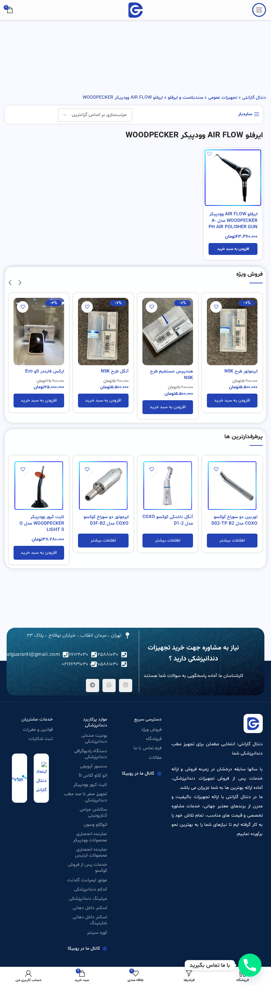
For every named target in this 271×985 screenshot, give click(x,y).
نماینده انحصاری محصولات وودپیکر (90, 837)
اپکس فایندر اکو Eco (44, 371)
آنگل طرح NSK (115, 371)
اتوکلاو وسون (95, 825)
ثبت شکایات (40, 739)
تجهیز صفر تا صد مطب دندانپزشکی (85, 797)
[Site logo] (135, 10)
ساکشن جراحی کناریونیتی (93, 812)
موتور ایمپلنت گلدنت (87, 880)
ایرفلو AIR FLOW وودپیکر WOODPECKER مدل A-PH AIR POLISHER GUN (233, 220)
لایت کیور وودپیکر (90, 785)
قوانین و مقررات (38, 729)
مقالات (155, 758)
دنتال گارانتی (254, 97)
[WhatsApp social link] (109, 685)
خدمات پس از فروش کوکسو (87, 868)
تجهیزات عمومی (222, 97)
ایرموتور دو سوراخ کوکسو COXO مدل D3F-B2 (106, 520)
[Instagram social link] (125, 685)
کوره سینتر (97, 933)
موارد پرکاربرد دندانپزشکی (95, 722)
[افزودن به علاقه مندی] (209, 154)
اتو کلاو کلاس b (93, 775)
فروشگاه (154, 739)
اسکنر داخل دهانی (90, 908)
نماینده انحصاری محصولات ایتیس (91, 852)
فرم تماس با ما (148, 748)
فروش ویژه (151, 729)
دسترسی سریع (148, 719)
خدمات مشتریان (37, 719)
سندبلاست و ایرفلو (185, 97)
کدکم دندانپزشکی (90, 889)
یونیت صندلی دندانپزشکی (94, 738)
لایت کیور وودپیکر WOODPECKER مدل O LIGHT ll (41, 523)
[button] (233, 249)
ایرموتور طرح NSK (240, 371)
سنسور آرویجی (93, 766)
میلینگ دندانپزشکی (88, 899)
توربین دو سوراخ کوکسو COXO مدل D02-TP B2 (234, 520)
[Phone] (249, 965)
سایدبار (245, 114)
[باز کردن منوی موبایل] (259, 10)
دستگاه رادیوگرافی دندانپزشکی (90, 754)
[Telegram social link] (92, 685)
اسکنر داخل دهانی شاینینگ (90, 920)
